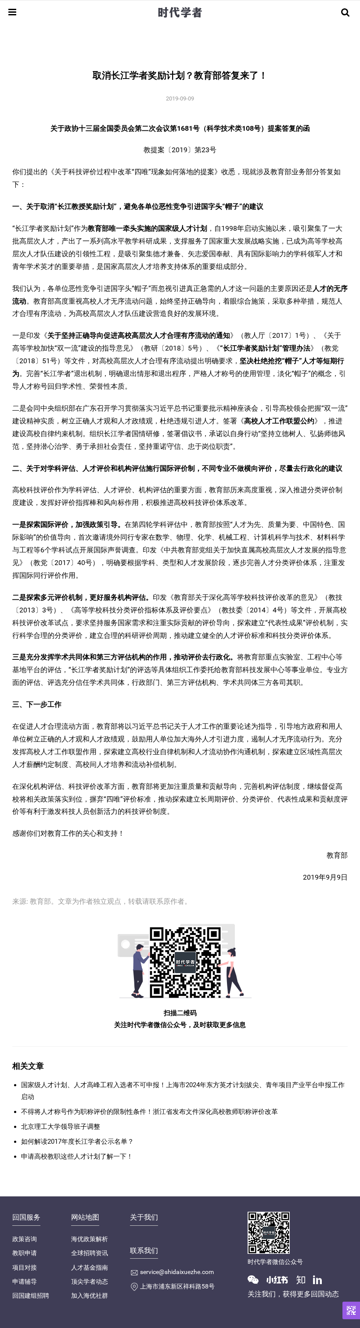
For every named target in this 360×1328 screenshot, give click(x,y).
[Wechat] (256, 1279)
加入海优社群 (89, 1295)
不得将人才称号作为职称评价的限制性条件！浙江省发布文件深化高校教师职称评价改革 (149, 1112)
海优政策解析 (89, 1238)
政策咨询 (24, 1238)
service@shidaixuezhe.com (177, 1271)
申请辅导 (24, 1281)
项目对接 (24, 1267)
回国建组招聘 (30, 1295)
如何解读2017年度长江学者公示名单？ (77, 1141)
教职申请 (24, 1252)
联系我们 (144, 1250)
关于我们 (144, 1217)
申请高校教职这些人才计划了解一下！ (77, 1156)
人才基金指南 (89, 1267)
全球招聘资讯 (89, 1252)
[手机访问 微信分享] (351, 1310)
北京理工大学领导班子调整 (60, 1127)
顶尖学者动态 (89, 1281)
